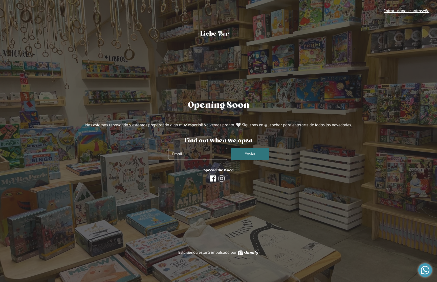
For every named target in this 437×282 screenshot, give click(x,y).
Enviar (250, 154)
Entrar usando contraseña (406, 10)
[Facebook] (213, 177)
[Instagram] (222, 177)
